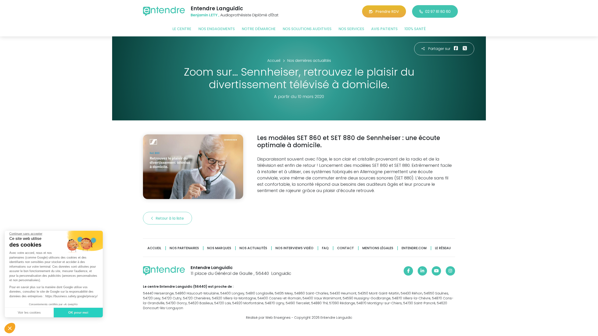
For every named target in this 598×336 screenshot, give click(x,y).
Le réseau (443, 248)
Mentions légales (377, 248)
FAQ (325, 248)
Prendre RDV (387, 11)
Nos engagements (216, 29)
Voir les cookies (29, 312)
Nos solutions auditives (307, 29)
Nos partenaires (184, 248)
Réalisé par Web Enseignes (268, 317)
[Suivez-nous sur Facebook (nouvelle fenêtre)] (408, 271)
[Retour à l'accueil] (164, 11)
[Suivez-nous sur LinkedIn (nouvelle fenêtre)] (422, 271)
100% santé (415, 29)
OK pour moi (78, 312)
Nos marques (219, 248)
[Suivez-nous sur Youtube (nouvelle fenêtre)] (436, 271)
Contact (345, 248)
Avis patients (384, 29)
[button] (9, 328)
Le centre (181, 29)
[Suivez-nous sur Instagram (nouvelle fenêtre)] (450, 271)
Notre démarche (259, 29)
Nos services (351, 29)
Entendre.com (414, 248)
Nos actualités (253, 248)
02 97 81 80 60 (438, 11)
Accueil (154, 248)
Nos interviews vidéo (294, 248)
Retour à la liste (170, 218)
